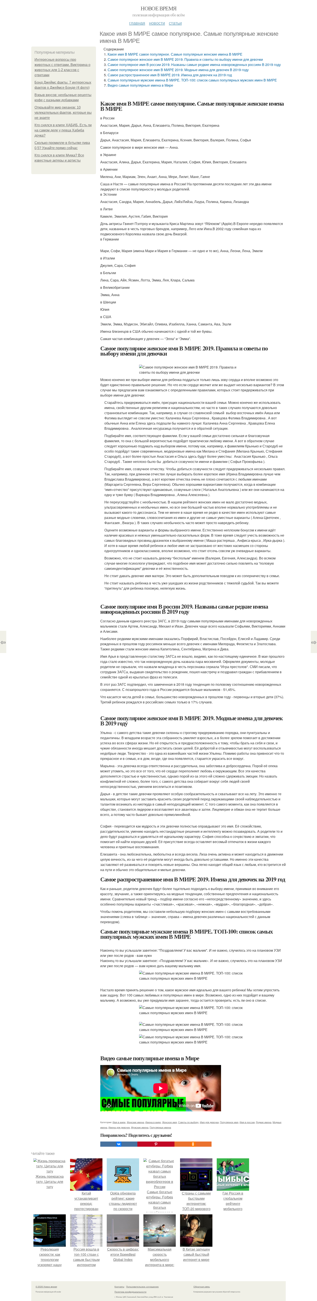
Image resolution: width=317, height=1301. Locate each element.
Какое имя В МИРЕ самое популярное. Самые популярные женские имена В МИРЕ (175, 54)
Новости (157, 23)
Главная (137, 23)
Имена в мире (153, 1122)
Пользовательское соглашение (142, 1286)
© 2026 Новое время (46, 1286)
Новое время (158, 8)
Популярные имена (160, 1127)
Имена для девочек (119, 1127)
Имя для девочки (209, 1122)
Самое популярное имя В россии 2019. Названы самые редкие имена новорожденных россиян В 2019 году (194, 64)
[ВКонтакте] (118, 1144)
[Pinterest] (155, 1144)
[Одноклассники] (193, 1144)
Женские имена (135, 1122)
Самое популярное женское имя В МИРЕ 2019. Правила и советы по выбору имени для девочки (185, 59)
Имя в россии (247, 1122)
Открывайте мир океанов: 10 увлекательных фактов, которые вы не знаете (63, 113)
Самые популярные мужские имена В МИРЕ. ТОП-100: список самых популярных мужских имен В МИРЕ (192, 80)
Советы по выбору (188, 1122)
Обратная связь (201, 1286)
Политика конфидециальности (130, 1291)
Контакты (119, 1286)
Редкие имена (263, 1122)
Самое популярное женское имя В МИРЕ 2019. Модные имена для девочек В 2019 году (178, 69)
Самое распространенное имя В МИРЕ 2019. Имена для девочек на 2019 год (170, 74)
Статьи (175, 23)
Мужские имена (139, 1127)
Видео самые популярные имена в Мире (140, 85)
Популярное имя (229, 1122)
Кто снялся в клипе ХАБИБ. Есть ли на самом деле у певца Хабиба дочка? (63, 130)
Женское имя (169, 1122)
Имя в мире (119, 1122)
